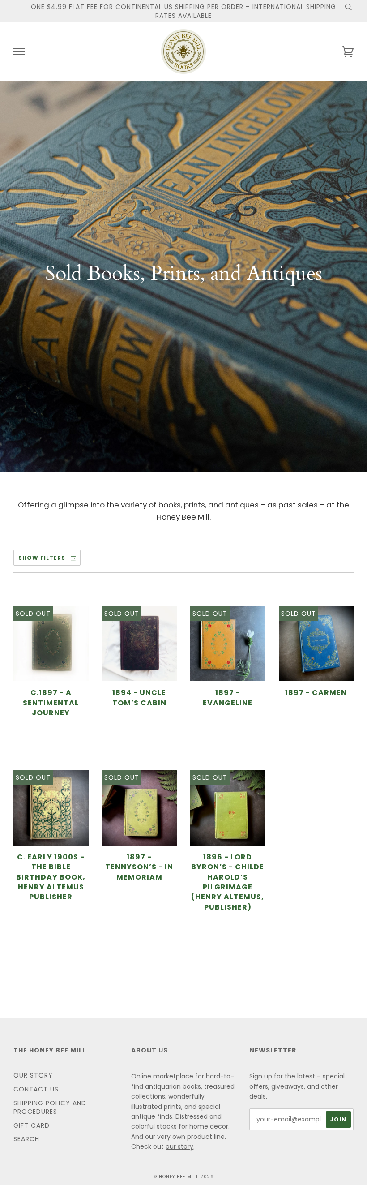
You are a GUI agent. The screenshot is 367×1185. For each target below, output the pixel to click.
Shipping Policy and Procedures (49, 1107)
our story (179, 1146)
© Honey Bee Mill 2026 (184, 1177)
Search (26, 1138)
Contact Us (36, 1089)
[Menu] (19, 51)
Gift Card (31, 1125)
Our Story (33, 1075)
